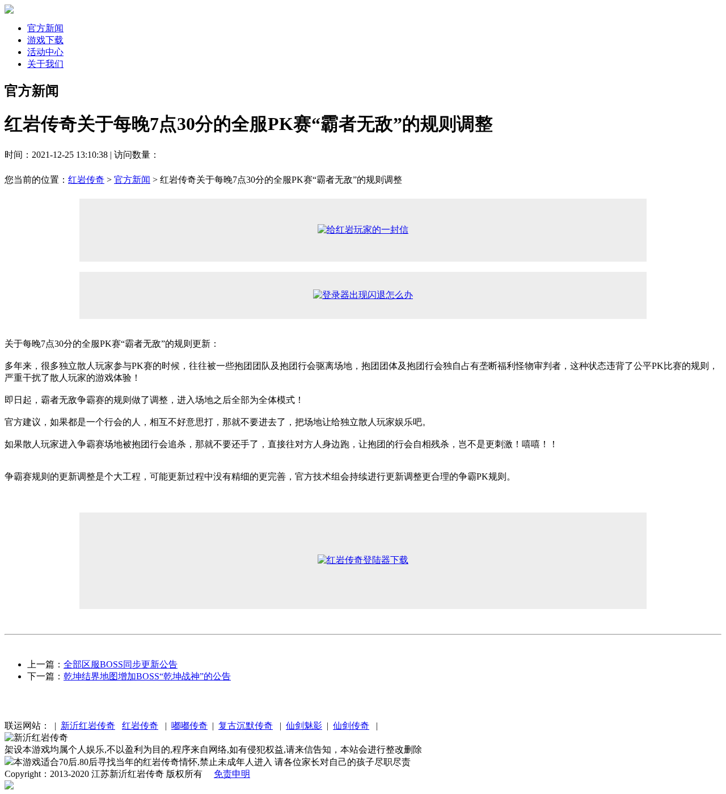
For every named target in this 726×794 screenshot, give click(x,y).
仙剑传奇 (351, 725)
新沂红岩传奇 (88, 725)
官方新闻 (45, 28)
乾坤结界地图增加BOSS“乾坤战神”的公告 (147, 676)
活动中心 (45, 52)
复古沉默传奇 (245, 725)
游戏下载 (45, 40)
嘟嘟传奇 (189, 725)
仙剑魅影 (304, 725)
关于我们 (45, 64)
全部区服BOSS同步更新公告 (121, 664)
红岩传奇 (86, 179)
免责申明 (232, 774)
